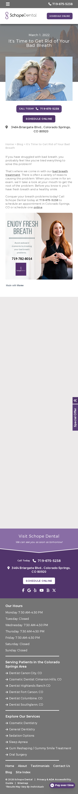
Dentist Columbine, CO (25, 698)
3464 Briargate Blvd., (41, 129)
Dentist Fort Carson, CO (26, 692)
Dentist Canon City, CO (25, 673)
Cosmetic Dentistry (23, 723)
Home (9, 144)
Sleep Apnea (18, 742)
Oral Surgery (18, 754)
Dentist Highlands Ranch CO (29, 686)
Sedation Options (21, 736)
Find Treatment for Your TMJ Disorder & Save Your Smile (38, 390)
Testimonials (40, 766)
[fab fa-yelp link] (35, 590)
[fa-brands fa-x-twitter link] (54, 590)
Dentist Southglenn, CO (26, 705)
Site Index (23, 772)
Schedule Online (60, 16)
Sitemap (22, 783)
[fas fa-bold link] (48, 590)
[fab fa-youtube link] (42, 590)
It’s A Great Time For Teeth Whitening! (33, 455)
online (38, 207)
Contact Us (61, 766)
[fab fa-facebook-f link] (23, 590)
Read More (12, 398)
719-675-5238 (48, 200)
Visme (20, 285)
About (22, 766)
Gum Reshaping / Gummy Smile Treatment (40, 748)
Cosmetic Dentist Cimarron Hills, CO (35, 679)
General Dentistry (22, 729)
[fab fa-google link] (29, 590)
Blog (20, 144)
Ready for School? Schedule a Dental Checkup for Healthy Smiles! (38, 519)
